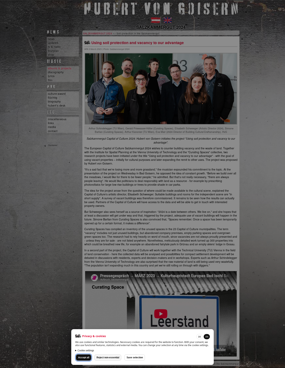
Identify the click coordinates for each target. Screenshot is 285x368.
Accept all (83, 357)
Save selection (135, 357)
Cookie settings (86, 350)
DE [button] (199, 336)
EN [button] (207, 336)
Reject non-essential (108, 357)
